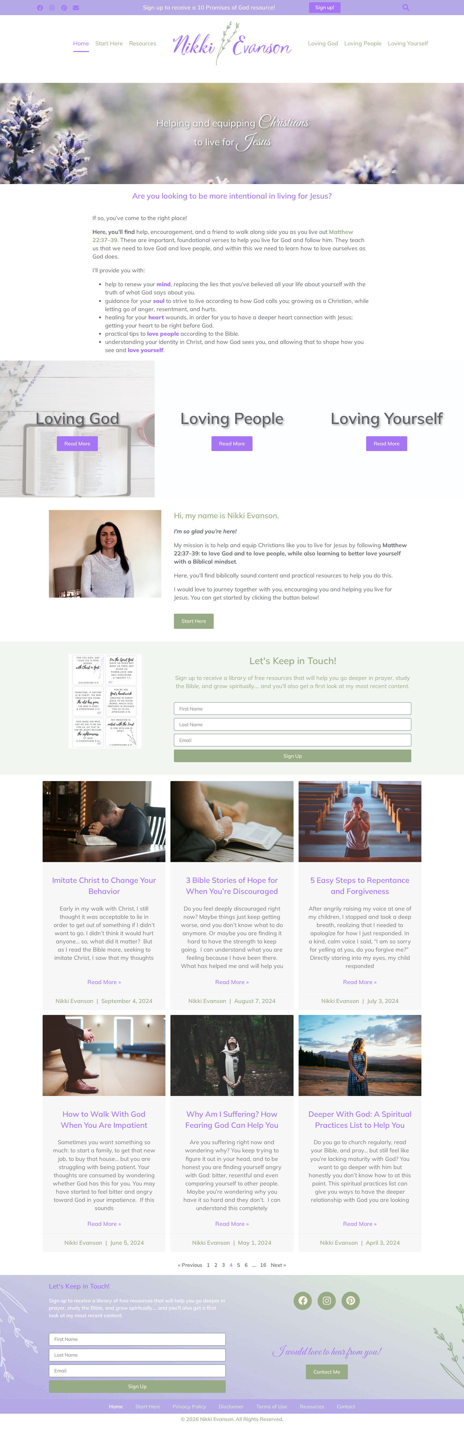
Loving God (323, 43)
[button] (406, 8)
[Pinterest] (64, 8)
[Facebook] (40, 8)
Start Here (109, 43)
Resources (142, 43)
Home (81, 43)
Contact (346, 1406)
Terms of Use (271, 1406)
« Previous (190, 1265)
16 (263, 1265)
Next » (278, 1265)
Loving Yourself (408, 43)
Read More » (104, 982)
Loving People (363, 43)
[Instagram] (52, 8)
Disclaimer (231, 1406)
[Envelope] (76, 8)
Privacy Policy (189, 1406)
